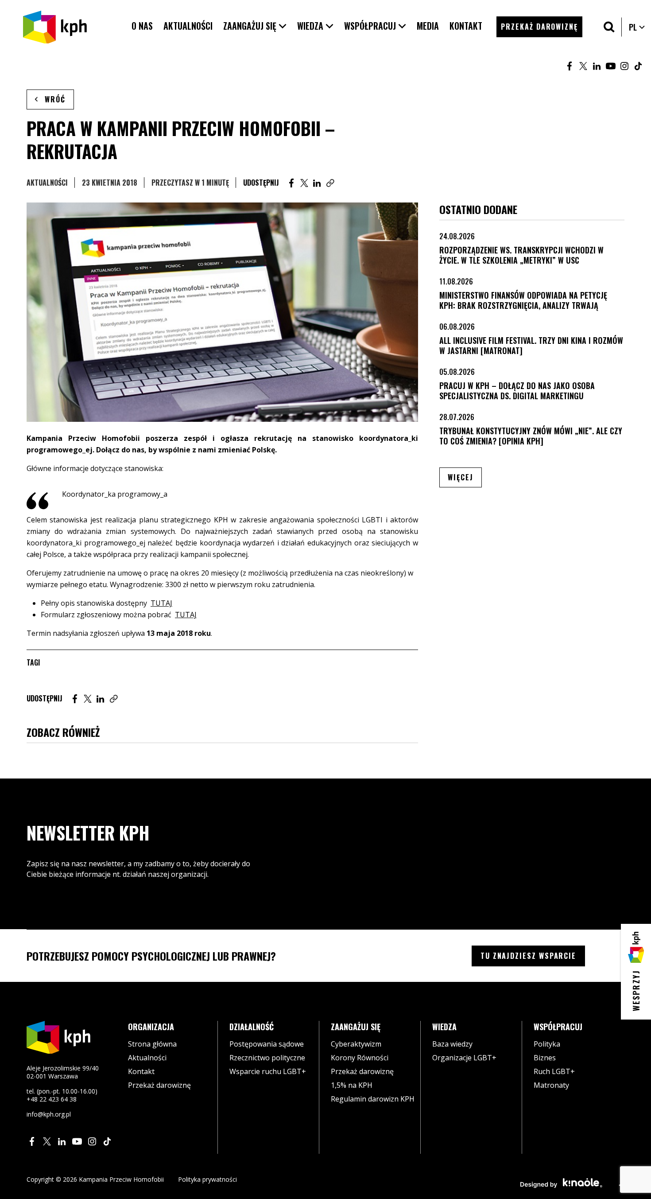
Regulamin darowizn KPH (373, 1099)
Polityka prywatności (207, 1179)
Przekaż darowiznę (159, 1085)
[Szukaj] (609, 27)
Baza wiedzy (452, 1044)
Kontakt (141, 1071)
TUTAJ (161, 603)
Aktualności (47, 182)
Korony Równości (359, 1058)
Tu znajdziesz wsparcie (528, 955)
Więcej (465, 477)
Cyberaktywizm (356, 1044)
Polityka (547, 1044)
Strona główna (152, 1044)
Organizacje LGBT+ (464, 1058)
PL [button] (637, 27)
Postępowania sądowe (266, 1044)
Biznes (545, 1058)
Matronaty (551, 1085)
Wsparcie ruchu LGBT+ (267, 1071)
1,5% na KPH (351, 1085)
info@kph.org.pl (49, 1114)
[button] (255, 25)
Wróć (55, 99)
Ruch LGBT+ (554, 1071)
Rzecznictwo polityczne (267, 1058)
